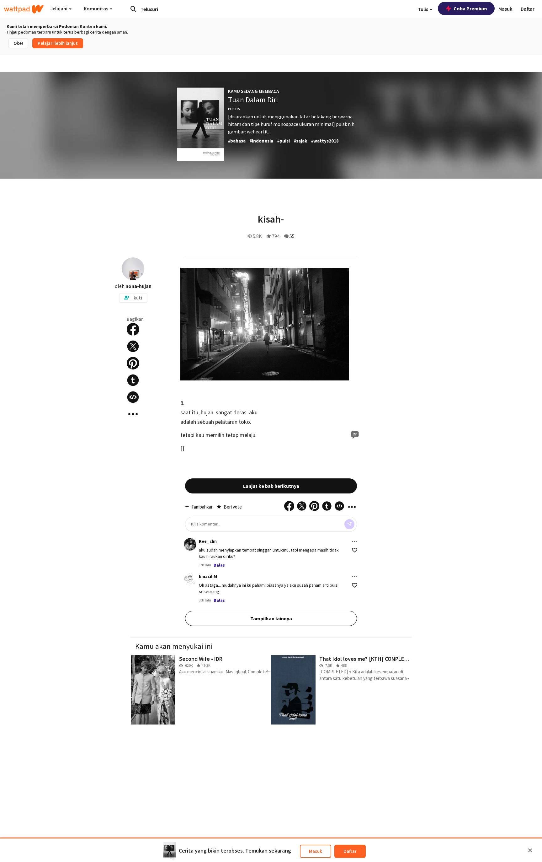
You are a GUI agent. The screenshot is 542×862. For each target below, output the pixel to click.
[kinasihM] (190, 579)
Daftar (350, 851)
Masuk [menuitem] (505, 9)
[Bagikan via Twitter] (133, 346)
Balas (219, 565)
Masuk (315, 851)
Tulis (423, 9)
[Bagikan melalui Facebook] (133, 329)
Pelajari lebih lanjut (58, 43)
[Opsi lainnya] (354, 541)
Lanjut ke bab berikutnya (271, 486)
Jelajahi (59, 8)
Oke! (18, 43)
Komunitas (96, 8)
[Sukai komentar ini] (354, 550)
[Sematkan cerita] (133, 397)
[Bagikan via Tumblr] (133, 380)
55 (292, 236)
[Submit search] (133, 9)
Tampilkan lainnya (271, 618)
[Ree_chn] (190, 544)
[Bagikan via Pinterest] (133, 363)
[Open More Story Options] (133, 414)
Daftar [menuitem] (527, 9)
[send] (349, 524)
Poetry (234, 108)
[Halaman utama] (24, 9)
